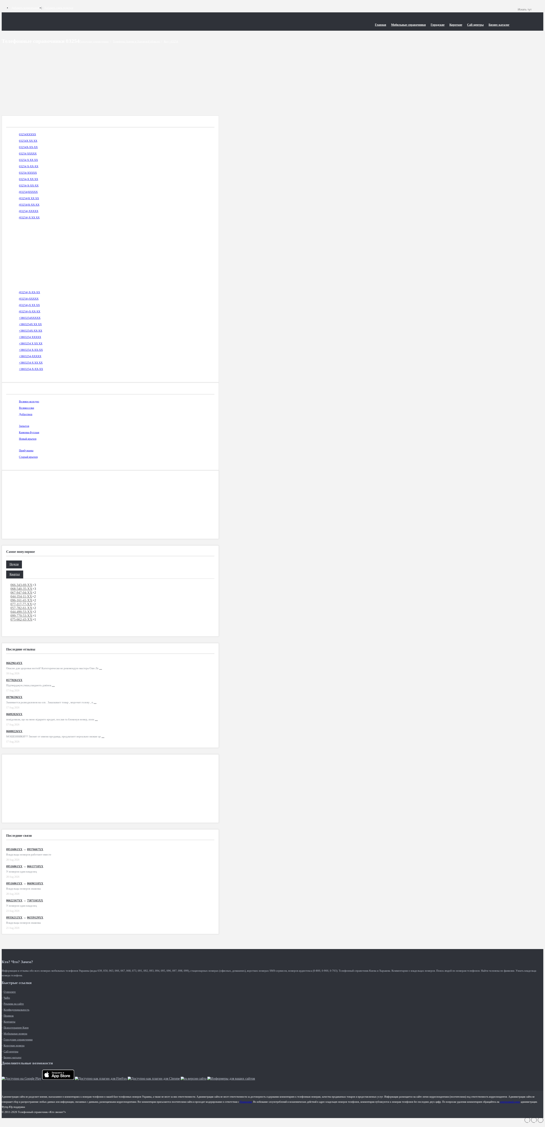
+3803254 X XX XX (30, 343)
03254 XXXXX (28, 153)
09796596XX (14, 697)
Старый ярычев (28, 456)
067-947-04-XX (21, 592)
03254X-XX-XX (28, 147)
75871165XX (35, 900)
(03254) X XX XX (29, 217)
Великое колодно (29, 401)
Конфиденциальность (16, 1009)
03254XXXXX (27, 134)
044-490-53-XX (21, 612)
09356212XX (14, 917)
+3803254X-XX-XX (30, 330)
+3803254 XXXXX (30, 337)
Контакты (9, 1021)
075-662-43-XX (21, 619)
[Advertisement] (110, 86)
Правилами (246, 1101)
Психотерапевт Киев (16, 1027)
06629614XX (14, 663)
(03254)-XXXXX (29, 298)
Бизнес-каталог (499, 24)
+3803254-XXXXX (30, 356)
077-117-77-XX (21, 604)
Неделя (14, 564)
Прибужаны (26, 450)
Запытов (24, 426)
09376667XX (35, 849)
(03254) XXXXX (28, 211)
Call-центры (475, 24)
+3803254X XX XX (30, 324)
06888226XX (14, 731)
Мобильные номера (15, 1033)
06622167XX (14, 900)
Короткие (455, 24)
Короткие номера (14, 1045)
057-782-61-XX (21, 608)
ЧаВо (7, 997)
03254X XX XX (28, 140)
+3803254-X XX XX (31, 362)
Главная (380, 24)
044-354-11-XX (21, 596)
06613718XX (35, 866)
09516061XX (14, 849)
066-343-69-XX (21, 585)
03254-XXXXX (28, 172)
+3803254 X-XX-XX (31, 349)
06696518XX (35, 883)
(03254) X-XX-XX (29, 292)
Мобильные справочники (408, 24)
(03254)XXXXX (28, 192)
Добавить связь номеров (58, 7)
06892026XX (14, 714)
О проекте (10, 991)
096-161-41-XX (21, 600)
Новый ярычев (27, 438)
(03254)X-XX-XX (29, 204)
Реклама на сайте (14, 1003)
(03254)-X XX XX (29, 305)
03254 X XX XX (28, 160)
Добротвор (25, 414)
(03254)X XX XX (29, 198)
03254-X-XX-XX (29, 185)
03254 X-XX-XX (28, 166)
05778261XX (14, 680)
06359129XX (35, 917)
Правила (9, 1015)
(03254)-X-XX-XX (29, 311)
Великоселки (26, 407)
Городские (438, 24)
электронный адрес (510, 1101)
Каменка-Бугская (29, 432)
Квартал (15, 574)
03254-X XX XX (28, 179)
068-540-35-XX (21, 589)
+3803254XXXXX (29, 317)
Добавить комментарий (25, 7)
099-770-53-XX (21, 615)
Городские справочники (18, 1039)
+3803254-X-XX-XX (31, 369)
